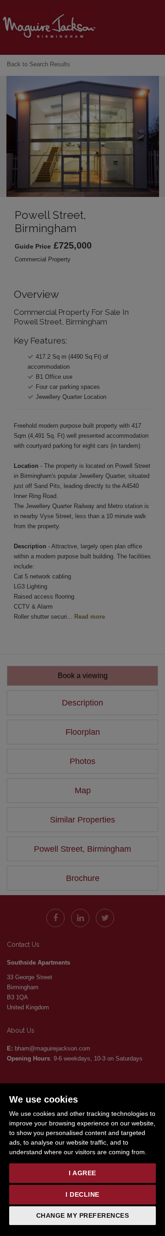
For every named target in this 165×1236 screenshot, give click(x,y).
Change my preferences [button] (82, 1215)
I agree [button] (82, 1173)
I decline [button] (82, 1194)
